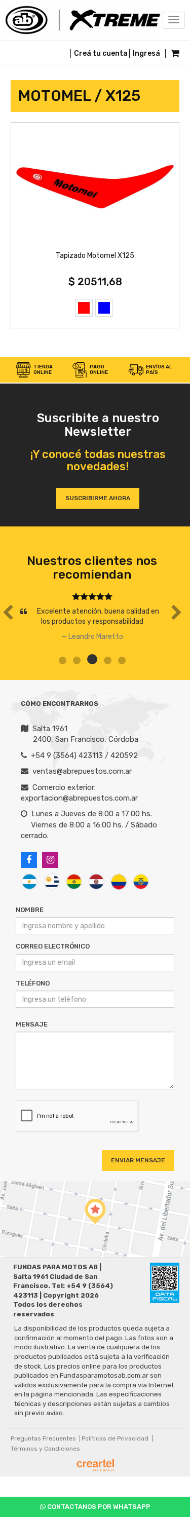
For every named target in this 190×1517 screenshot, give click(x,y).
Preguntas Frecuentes (43, 1438)
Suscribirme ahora (97, 498)
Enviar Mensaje (138, 1160)
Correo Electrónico (53, 946)
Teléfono (33, 983)
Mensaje (32, 1024)
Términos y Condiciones (45, 1448)
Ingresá (146, 53)
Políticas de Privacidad (115, 1438)
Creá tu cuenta (101, 53)
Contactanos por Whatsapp (98, 1506)
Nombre (30, 910)
